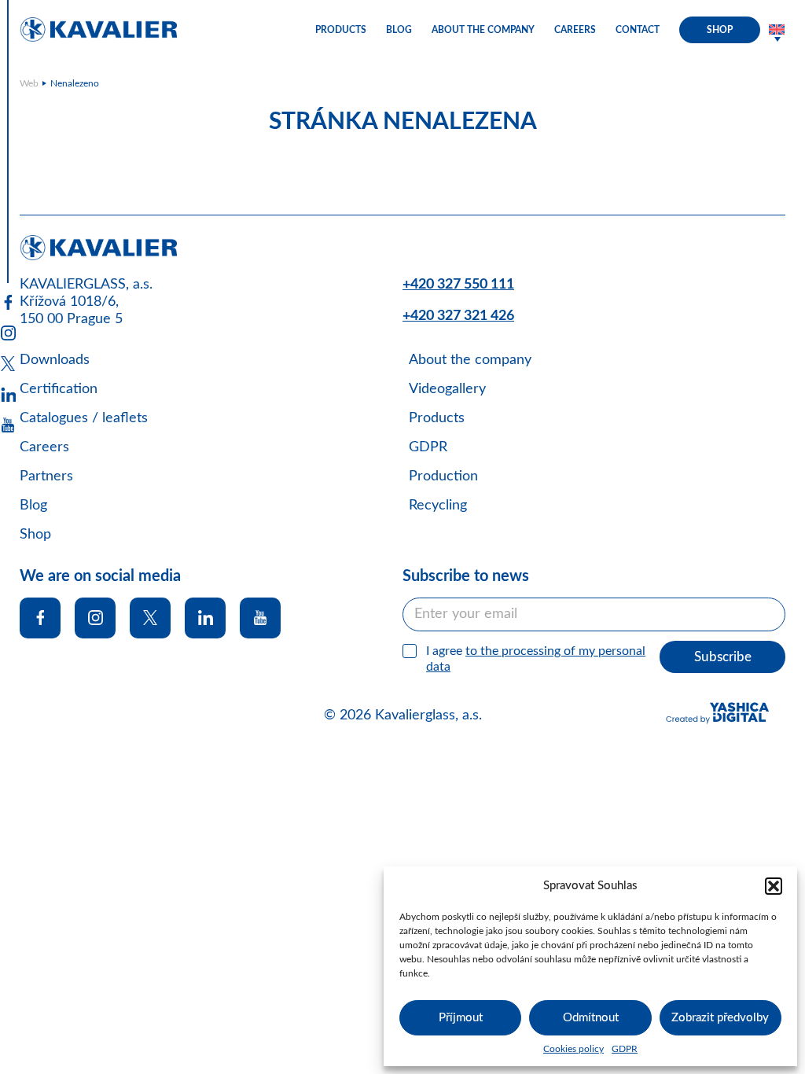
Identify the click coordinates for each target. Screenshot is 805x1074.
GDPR (625, 1049)
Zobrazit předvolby (720, 1018)
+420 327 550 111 (458, 285)
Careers (575, 30)
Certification (58, 389)
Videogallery (447, 389)
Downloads (55, 360)
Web (29, 83)
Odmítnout (591, 1018)
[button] (773, 886)
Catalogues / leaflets (84, 418)
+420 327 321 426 (458, 316)
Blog (399, 30)
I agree (535, 659)
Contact (638, 30)
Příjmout (461, 1018)
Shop (720, 30)
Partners (46, 476)
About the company (483, 30)
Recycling (438, 505)
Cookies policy (573, 1049)
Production (443, 476)
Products (340, 30)
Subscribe (723, 657)
